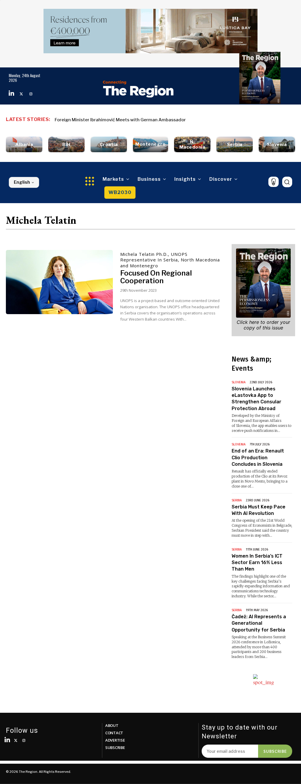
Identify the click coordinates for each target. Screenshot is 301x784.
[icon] (273, 182)
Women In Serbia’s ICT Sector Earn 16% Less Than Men (257, 562)
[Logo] (138, 88)
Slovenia (238, 382)
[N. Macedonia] (192, 144)
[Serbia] (234, 144)
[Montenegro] (150, 144)
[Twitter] (21, 94)
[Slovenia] (277, 144)
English (22, 182)
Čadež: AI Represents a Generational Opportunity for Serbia (259, 623)
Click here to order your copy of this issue (263, 325)
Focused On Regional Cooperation (156, 277)
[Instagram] (31, 94)
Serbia (237, 500)
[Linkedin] (11, 94)
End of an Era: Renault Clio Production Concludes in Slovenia (258, 457)
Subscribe (275, 751)
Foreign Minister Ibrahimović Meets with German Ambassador (120, 119)
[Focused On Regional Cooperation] (59, 282)
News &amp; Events (251, 363)
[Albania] (24, 144)
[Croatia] (109, 144)
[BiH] (66, 144)
